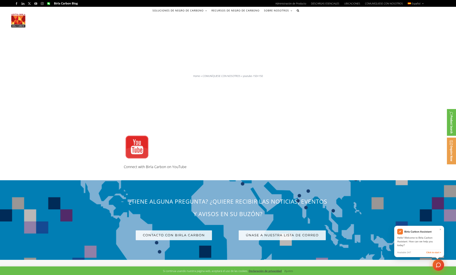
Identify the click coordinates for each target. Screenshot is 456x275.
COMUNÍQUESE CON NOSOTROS (221, 76)
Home (196, 76)
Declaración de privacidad (265, 271)
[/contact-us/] (451, 151)
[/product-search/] (451, 122)
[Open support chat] (438, 265)
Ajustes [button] (288, 271)
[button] (298, 10)
